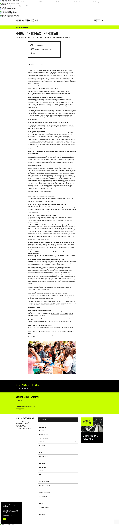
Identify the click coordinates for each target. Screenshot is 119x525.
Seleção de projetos (44, 481)
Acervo (41, 460)
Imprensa (42, 514)
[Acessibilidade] (98, 20)
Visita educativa (43, 438)
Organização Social (44, 492)
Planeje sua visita (43, 434)
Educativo (42, 463)
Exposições (42, 430)
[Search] (76, 420)
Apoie (41, 470)
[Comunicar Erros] (27, 6)
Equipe (41, 503)
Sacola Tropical (64, 313)
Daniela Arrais (32, 167)
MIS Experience (43, 456)
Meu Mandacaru (55, 313)
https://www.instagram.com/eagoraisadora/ (40, 191)
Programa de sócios (44, 485)
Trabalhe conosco (44, 507)
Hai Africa (42, 315)
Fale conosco (43, 511)
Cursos (41, 452)
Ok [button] (5, 519)
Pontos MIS (42, 467)
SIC (1, 523)
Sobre (41, 478)
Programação (43, 449)
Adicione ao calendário (37, 64)
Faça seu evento (43, 500)
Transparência (43, 496)
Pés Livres (35, 315)
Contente (50, 167)
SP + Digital (3, 2)
